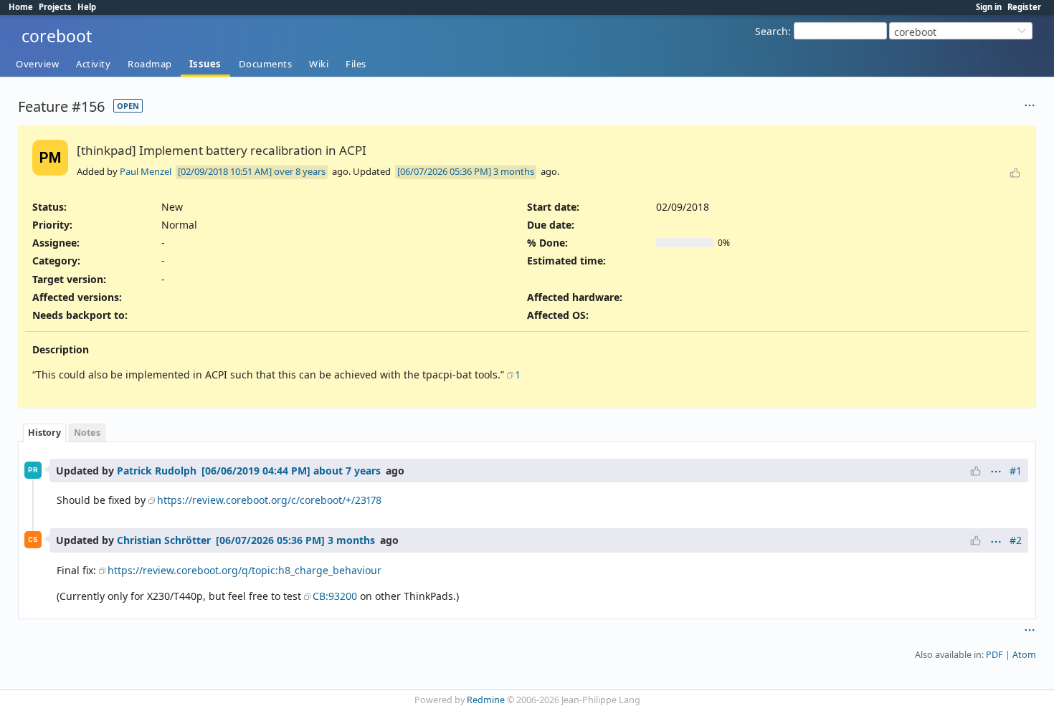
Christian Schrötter (164, 540)
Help (86, 6)
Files (356, 63)
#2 (1016, 540)
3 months (513, 171)
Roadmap (150, 63)
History (44, 432)
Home (21, 6)
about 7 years (347, 470)
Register (1024, 6)
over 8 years (300, 171)
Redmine (486, 700)
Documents (266, 63)
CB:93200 (335, 596)
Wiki (318, 63)
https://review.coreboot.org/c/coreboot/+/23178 (269, 500)
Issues (205, 63)
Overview (37, 63)
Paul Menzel (145, 171)
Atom (1024, 655)
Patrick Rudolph (156, 470)
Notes (87, 432)
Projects (55, 6)
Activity (93, 63)
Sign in (989, 6)
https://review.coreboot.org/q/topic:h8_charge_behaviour (244, 570)
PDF (994, 655)
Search (771, 31)
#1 (1016, 470)
